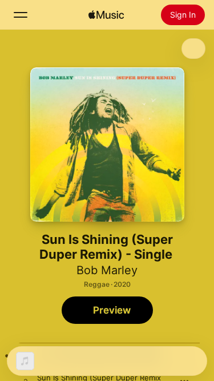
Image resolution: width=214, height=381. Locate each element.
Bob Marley (107, 270)
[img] (106, 15)
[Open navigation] (20, 14)
